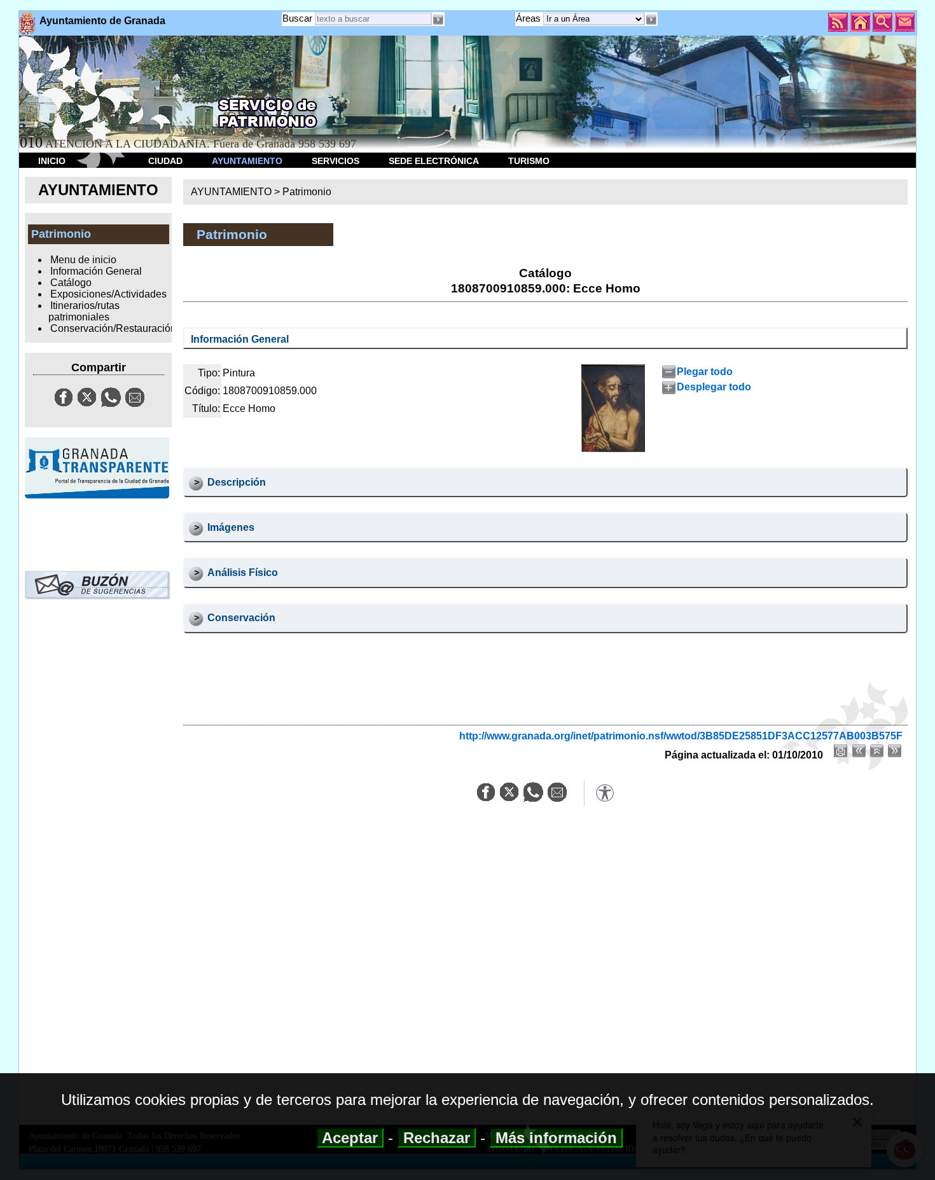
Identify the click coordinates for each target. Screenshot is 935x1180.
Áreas (529, 18)
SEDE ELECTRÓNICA (434, 161)
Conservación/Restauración (113, 328)
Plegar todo (704, 371)
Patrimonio (306, 191)
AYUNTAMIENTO (247, 161)
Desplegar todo (714, 386)
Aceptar (350, 1137)
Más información (556, 1137)
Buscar (297, 18)
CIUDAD (165, 161)
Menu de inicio (83, 259)
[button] (651, 19)
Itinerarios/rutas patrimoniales (84, 311)
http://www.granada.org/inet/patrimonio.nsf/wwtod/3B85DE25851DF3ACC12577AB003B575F (681, 736)
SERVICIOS (335, 161)
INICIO (52, 161)
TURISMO (529, 161)
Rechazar (436, 1137)
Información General (96, 271)
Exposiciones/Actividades (108, 294)
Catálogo (71, 282)
